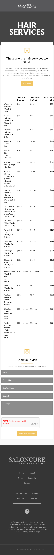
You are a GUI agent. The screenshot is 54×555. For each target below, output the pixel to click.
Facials (35, 493)
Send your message (27, 433)
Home (21, 473)
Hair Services (21, 493)
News (20, 478)
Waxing (34, 498)
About (32, 473)
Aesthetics (21, 498)
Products (32, 478)
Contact (27, 483)
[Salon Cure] (27, 5)
